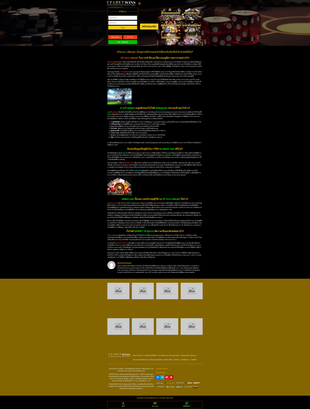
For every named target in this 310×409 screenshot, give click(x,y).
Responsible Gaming (188, 355)
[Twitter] (162, 377)
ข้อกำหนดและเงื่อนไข (155, 360)
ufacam (115, 112)
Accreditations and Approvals (168, 355)
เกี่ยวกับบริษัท (168, 360)
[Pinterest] (171, 377)
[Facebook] (158, 377)
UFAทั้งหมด (185, 360)
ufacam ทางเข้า (112, 203)
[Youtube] (167, 377)
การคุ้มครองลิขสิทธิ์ (150, 355)
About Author (137, 355)
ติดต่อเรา (177, 360)
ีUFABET (193, 360)
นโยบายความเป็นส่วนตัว (140, 360)
